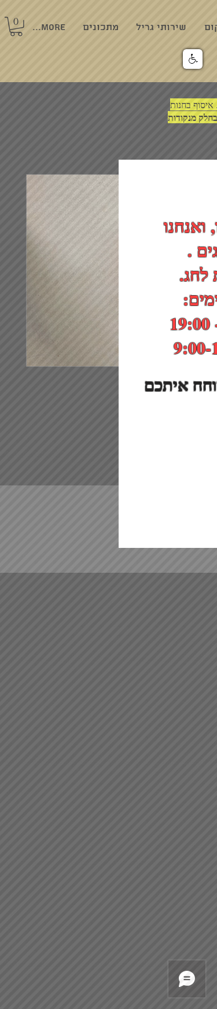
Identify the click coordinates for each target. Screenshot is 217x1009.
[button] (193, 59)
